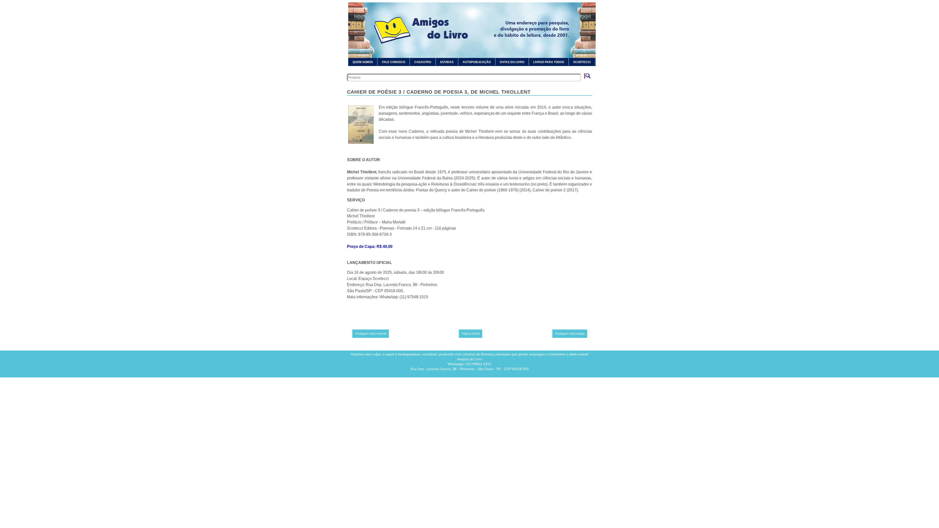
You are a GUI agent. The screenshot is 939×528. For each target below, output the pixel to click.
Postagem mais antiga (570, 333)
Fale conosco (393, 62)
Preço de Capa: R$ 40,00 (369, 246)
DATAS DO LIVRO (512, 62)
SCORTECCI (582, 62)
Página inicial (471, 333)
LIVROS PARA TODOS (548, 62)
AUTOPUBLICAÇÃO (477, 62)
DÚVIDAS (447, 62)
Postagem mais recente (370, 333)
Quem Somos (363, 62)
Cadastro (422, 62)
